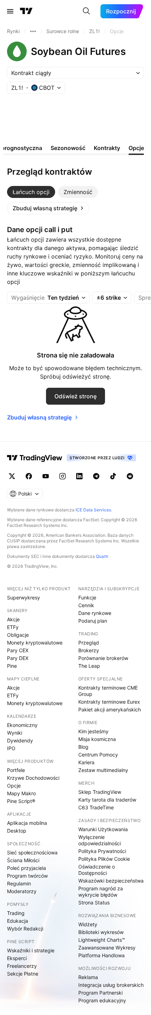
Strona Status (94, 902)
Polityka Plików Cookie (104, 859)
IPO (11, 748)
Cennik (86, 605)
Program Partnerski (100, 993)
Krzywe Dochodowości (33, 778)
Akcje (13, 619)
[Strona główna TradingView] (26, 11)
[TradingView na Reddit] (130, 476)
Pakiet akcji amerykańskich (109, 709)
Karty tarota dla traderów (107, 800)
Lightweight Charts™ (101, 940)
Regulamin (19, 883)
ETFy (13, 627)
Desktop (16, 831)
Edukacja (17, 921)
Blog (83, 747)
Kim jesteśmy (93, 731)
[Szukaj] (86, 11)
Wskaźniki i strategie (30, 950)
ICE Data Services (93, 509)
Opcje (14, 786)
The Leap (89, 666)
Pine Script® (21, 801)
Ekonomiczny (22, 725)
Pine (12, 666)
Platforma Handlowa (101, 955)
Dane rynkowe (94, 613)
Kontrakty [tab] (107, 147)
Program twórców (27, 876)
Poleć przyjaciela (26, 868)
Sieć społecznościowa (32, 852)
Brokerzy (88, 650)
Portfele (16, 770)
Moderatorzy (22, 891)
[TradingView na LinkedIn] (79, 476)
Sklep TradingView (99, 792)
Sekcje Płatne (22, 974)
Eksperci (17, 958)
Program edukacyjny (102, 1000)
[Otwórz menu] (10, 11)
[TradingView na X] (12, 476)
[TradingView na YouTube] (46, 476)
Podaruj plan (92, 621)
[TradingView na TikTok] (113, 476)
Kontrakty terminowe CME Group (108, 691)
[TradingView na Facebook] (29, 476)
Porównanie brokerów (103, 658)
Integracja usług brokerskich (111, 985)
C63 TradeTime (96, 807)
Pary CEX (17, 650)
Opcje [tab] (136, 147)
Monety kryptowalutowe (35, 643)
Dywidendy (20, 740)
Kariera (86, 762)
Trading (16, 913)
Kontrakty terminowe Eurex (109, 702)
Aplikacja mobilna (27, 823)
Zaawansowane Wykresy (107, 948)
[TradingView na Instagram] (62, 476)
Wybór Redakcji (25, 929)
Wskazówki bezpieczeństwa (111, 881)
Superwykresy (23, 597)
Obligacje (18, 635)
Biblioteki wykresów (101, 932)
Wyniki (14, 733)
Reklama (88, 977)
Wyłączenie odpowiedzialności (99, 840)
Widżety (87, 924)
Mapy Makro (21, 793)
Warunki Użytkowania (103, 829)
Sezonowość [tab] (68, 147)
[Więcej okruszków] (33, 31)
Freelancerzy (22, 966)
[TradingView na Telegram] (96, 476)
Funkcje (87, 597)
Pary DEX (17, 658)
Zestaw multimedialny (103, 770)
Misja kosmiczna (97, 739)
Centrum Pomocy (98, 755)
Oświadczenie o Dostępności (96, 870)
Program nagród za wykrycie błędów (100, 891)
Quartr (102, 556)
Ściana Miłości (23, 860)
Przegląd (88, 643)
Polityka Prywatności (102, 851)
